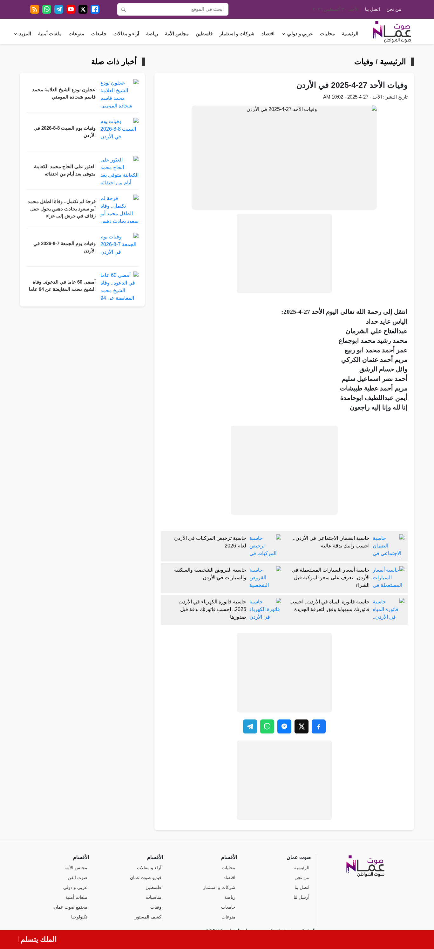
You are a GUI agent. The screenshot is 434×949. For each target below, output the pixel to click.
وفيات (363, 62)
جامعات (98, 33)
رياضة (152, 33)
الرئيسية (350, 33)
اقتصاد (268, 33)
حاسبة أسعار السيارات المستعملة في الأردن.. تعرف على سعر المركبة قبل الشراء (331, 577)
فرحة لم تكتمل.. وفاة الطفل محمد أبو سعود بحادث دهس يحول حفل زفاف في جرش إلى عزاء (62, 208)
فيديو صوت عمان (145, 877)
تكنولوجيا (79, 917)
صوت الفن (77, 877)
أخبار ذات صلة (114, 62)
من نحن (393, 9)
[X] (82, 9)
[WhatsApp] (46, 9)
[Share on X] (302, 726)
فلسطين (204, 33)
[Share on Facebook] (319, 726)
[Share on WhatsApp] (267, 726)
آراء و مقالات (126, 33)
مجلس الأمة (177, 33)
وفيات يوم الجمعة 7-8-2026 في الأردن (64, 247)
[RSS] (34, 9)
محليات (327, 33)
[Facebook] (95, 9)
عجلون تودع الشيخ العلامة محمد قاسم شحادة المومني (64, 93)
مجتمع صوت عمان (70, 907)
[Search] (123, 9)
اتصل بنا (372, 9)
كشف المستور (148, 917)
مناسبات (153, 897)
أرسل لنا (301, 897)
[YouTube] (70, 9)
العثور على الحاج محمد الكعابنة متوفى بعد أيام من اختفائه (65, 170)
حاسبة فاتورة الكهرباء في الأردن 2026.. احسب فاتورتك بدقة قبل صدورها (212, 609)
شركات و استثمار (237, 33)
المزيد (25, 33)
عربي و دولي (300, 33)
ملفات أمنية (50, 33)
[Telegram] (58, 9)
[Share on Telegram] (250, 726)
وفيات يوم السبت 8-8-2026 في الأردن (65, 132)
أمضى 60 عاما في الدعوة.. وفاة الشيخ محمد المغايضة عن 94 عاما (62, 285)
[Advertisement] (284, 253)
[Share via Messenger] (284, 726)
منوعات (76, 33)
